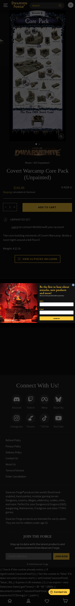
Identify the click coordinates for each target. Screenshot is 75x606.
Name (41, 301)
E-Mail (41, 309)
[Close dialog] (73, 285)
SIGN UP (56, 318)
